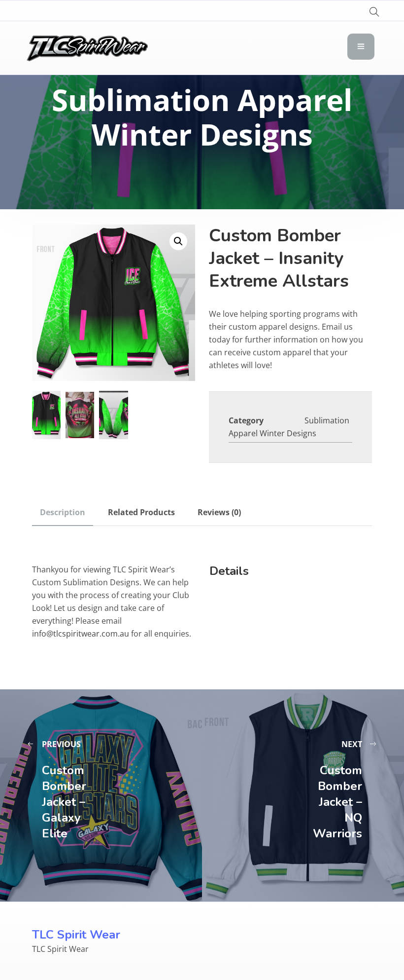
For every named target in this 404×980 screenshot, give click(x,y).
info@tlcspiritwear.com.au (80, 633)
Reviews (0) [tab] (219, 512)
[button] (178, 241)
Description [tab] (62, 512)
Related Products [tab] (141, 512)
